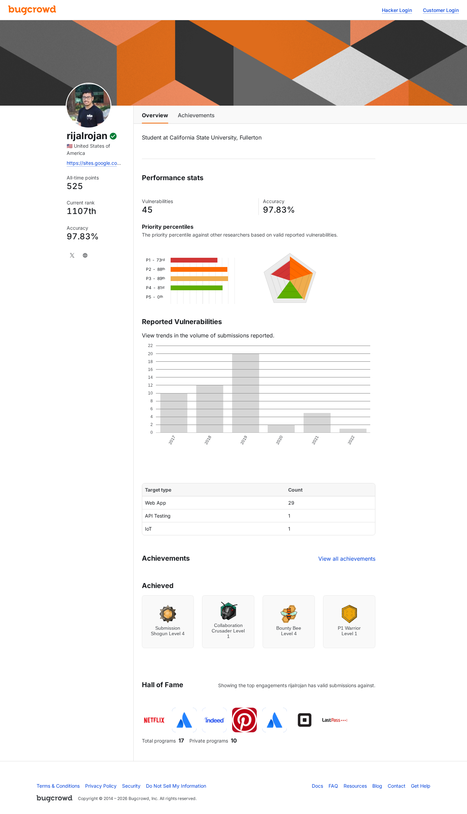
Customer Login (441, 10)
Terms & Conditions (58, 786)
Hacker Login (397, 10)
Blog (377, 786)
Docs (317, 786)
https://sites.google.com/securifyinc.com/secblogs (123, 163)
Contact (396, 786)
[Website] (85, 255)
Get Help (420, 786)
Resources (355, 786)
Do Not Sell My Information (176, 786)
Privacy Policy (101, 786)
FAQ (333, 786)
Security (131, 786)
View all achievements (346, 558)
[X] (72, 255)
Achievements (196, 115)
